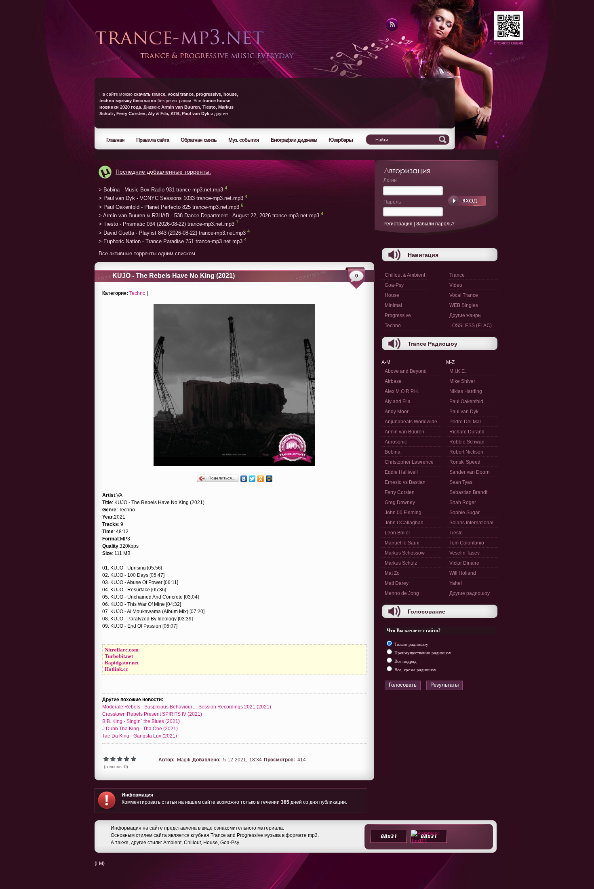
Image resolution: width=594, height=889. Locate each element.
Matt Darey (397, 583)
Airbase (393, 381)
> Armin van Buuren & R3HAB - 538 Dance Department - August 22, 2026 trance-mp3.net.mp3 (209, 215)
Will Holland (462, 573)
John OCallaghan (404, 522)
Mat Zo (392, 573)
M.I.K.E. (457, 371)
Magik (183, 760)
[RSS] (391, 29)
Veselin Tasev (464, 553)
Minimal (393, 305)
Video (455, 285)
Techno (137, 293)
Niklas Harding (465, 391)
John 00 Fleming (403, 512)
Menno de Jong (402, 593)
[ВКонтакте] (244, 478)
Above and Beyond (406, 371)
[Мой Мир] (269, 478)
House (392, 295)
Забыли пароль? (435, 224)
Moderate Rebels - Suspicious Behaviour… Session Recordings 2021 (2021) (186, 707)
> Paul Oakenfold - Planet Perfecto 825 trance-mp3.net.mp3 (169, 207)
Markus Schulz (401, 563)
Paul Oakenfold (466, 401)
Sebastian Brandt (468, 492)
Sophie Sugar (464, 512)
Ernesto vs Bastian (405, 482)
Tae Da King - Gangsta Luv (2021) (139, 736)
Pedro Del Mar (465, 422)
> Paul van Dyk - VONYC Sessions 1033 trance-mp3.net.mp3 (171, 198)
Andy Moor (397, 411)
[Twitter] (252, 478)
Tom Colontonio (466, 543)
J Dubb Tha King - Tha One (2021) (140, 728)
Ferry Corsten (400, 492)
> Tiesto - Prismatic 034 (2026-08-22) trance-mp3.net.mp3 (166, 224)
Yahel (455, 583)
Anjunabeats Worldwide (411, 422)
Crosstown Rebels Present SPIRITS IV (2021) (152, 714)
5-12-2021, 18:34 (242, 760)
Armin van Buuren (404, 432)
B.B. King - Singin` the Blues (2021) (141, 721)
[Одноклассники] (261, 478)
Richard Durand (466, 432)
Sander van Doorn (469, 472)
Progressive (398, 315)
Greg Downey (400, 502)
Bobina (392, 452)
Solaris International (471, 522)
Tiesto (456, 533)
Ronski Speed (464, 462)
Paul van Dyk (463, 411)
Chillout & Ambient (405, 275)
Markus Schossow (405, 553)
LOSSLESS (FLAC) (470, 325)
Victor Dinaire (464, 563)
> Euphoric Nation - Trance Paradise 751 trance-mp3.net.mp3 (170, 242)
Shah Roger (462, 502)
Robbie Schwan (466, 442)
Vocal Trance (463, 295)
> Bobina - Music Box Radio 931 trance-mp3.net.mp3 (161, 190)
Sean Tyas (460, 482)
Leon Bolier (397, 533)
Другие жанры (465, 315)
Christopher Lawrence (409, 462)
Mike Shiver (462, 381)
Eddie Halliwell (401, 472)
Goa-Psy (394, 285)
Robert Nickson (466, 452)
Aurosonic (396, 442)
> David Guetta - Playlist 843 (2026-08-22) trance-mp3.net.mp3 (172, 233)
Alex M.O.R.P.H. (402, 391)
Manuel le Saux (402, 543)
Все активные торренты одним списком (147, 253)
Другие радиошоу (469, 593)
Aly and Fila (398, 401)
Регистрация (398, 224)
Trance (457, 275)
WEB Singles (463, 305)
